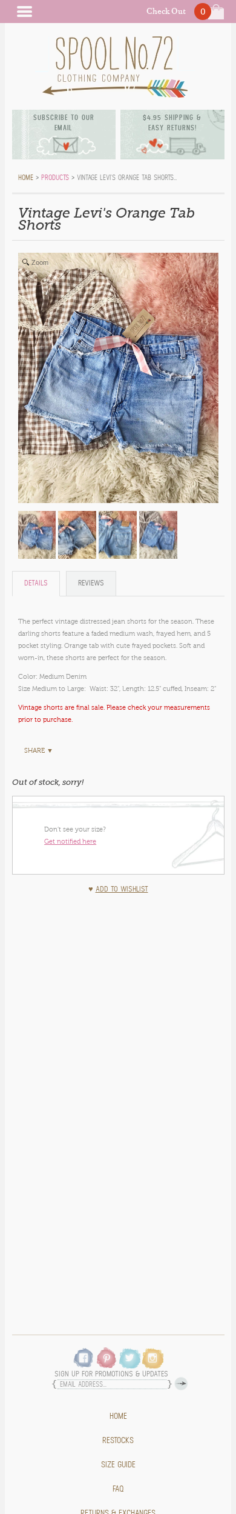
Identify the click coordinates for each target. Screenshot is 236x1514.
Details (36, 583)
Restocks (118, 1440)
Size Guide (118, 1465)
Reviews (91, 583)
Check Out (166, 11)
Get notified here (70, 841)
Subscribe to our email (63, 123)
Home (118, 1416)
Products (55, 177)
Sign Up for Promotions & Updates (111, 1374)
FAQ (118, 1489)
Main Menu (24, 11)
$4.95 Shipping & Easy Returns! (172, 123)
